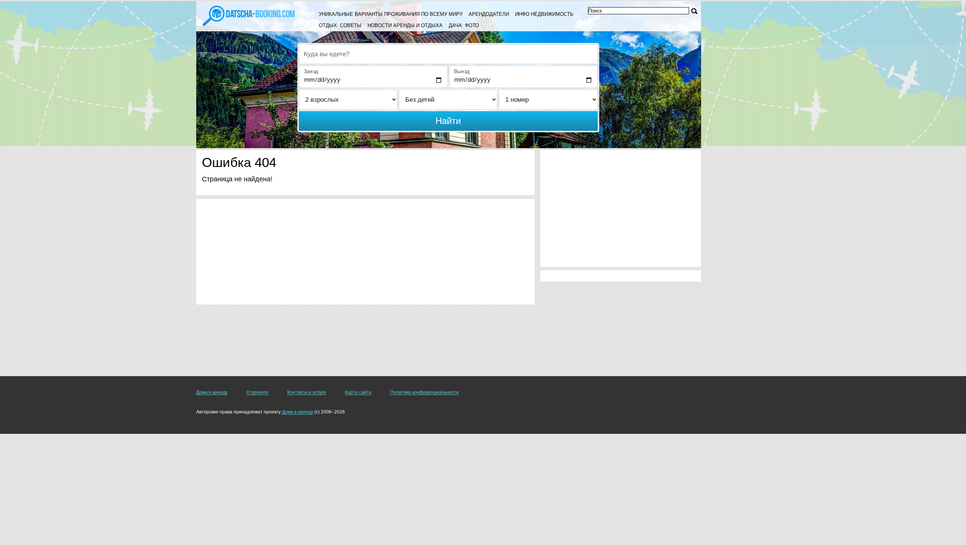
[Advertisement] (365, 252)
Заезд (311, 71)
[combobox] (448, 54)
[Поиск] (694, 11)
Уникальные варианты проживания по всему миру (391, 14)
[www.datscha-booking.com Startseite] (248, 15)
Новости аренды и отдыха (405, 25)
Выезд (461, 71)
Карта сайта (358, 392)
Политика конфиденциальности (424, 392)
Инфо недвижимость (544, 14)
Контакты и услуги (306, 392)
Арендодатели (489, 14)
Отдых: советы (340, 25)
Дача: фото (464, 25)
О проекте (257, 392)
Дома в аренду (212, 392)
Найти (448, 121)
